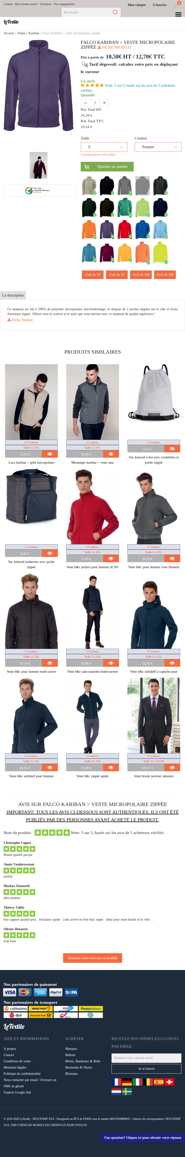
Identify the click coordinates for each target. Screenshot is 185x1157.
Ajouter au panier (108, 166)
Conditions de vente (17, 1061)
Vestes (21, 33)
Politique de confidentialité (22, 1073)
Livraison (46, 4)
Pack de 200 (165, 274)
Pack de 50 (116, 274)
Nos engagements (64, 4)
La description (13, 295)
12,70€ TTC (150, 56)
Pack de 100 (141, 274)
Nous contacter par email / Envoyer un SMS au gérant (30, 1083)
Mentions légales (15, 1067)
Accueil (9, 33)
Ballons (70, 1055)
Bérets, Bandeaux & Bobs (82, 1061)
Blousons (71, 1073)
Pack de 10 (92, 274)
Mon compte (137, 5)
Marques (71, 1049)
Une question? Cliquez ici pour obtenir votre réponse (142, 1137)
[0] (175, 5)
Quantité (89, 95)
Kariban (33, 33)
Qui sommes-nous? (26, 4)
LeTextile (11, 21)
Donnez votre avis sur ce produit (92, 958)
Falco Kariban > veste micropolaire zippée (71, 33)
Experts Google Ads (17, 1092)
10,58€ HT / (120, 56)
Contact (8, 4)
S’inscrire (160, 5)
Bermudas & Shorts (78, 1067)
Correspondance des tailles (98, 154)
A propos (10, 1049)
